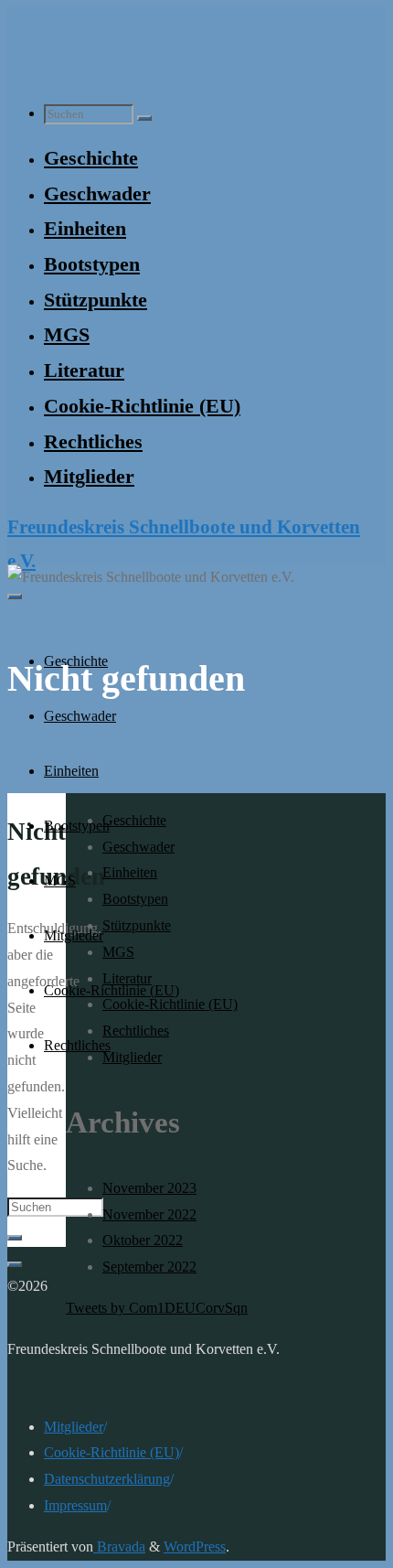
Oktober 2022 (142, 1240)
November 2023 (149, 1188)
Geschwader (138, 846)
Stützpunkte (136, 925)
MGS (118, 952)
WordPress (195, 1546)
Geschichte (134, 820)
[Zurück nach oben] (14, 1264)
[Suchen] (144, 118)
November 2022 (149, 1214)
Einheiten (129, 872)
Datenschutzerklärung (107, 1479)
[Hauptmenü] (14, 596)
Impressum (75, 1505)
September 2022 (149, 1266)
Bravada (119, 1546)
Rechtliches (135, 1030)
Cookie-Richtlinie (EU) (111, 1452)
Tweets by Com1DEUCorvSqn (157, 1308)
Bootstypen (135, 899)
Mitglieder (132, 1057)
